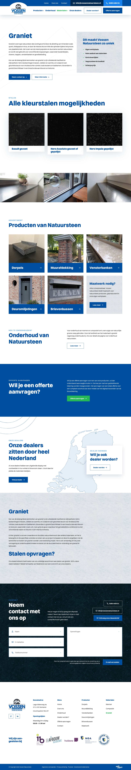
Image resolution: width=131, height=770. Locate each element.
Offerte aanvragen (113, 11)
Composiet (110, 709)
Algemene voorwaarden (49, 767)
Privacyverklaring (62, 767)
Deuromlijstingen (88, 717)
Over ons (55, 3)
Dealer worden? (93, 11)
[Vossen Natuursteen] (18, 9)
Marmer (109, 704)
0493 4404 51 (114, 3)
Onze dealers (75, 10)
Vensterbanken (87, 713)
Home (46, 3)
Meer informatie (41, 77)
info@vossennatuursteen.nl (88, 3)
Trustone (70, 767)
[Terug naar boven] (126, 765)
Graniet (109, 713)
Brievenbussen (87, 721)
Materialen (62, 10)
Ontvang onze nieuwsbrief (109, 618)
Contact (64, 3)
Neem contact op (18, 77)
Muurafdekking (87, 709)
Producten (38, 10)
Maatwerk (85, 726)
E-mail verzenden (112, 662)
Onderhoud (50, 10)
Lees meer (74, 346)
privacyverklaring (94, 663)
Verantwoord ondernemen (81, 767)
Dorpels (84, 704)
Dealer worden (98, 467)
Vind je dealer (17, 480)
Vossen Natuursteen (25, 767)
